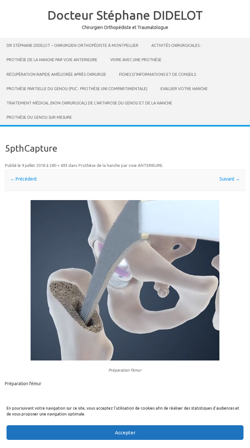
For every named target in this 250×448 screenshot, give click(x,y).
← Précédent (23, 179)
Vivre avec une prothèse (135, 60)
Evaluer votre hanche (184, 89)
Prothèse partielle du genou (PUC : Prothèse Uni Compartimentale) (77, 89)
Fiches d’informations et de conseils (157, 74)
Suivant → (229, 179)
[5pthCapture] (125, 280)
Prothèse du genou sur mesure (39, 117)
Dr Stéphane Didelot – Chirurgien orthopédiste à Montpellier (72, 45)
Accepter (125, 432)
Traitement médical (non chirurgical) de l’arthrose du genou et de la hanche (89, 103)
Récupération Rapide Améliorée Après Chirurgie (56, 74)
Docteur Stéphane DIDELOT (125, 15)
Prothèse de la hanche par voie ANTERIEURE (52, 60)
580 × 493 (58, 165)
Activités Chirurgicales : (176, 45)
